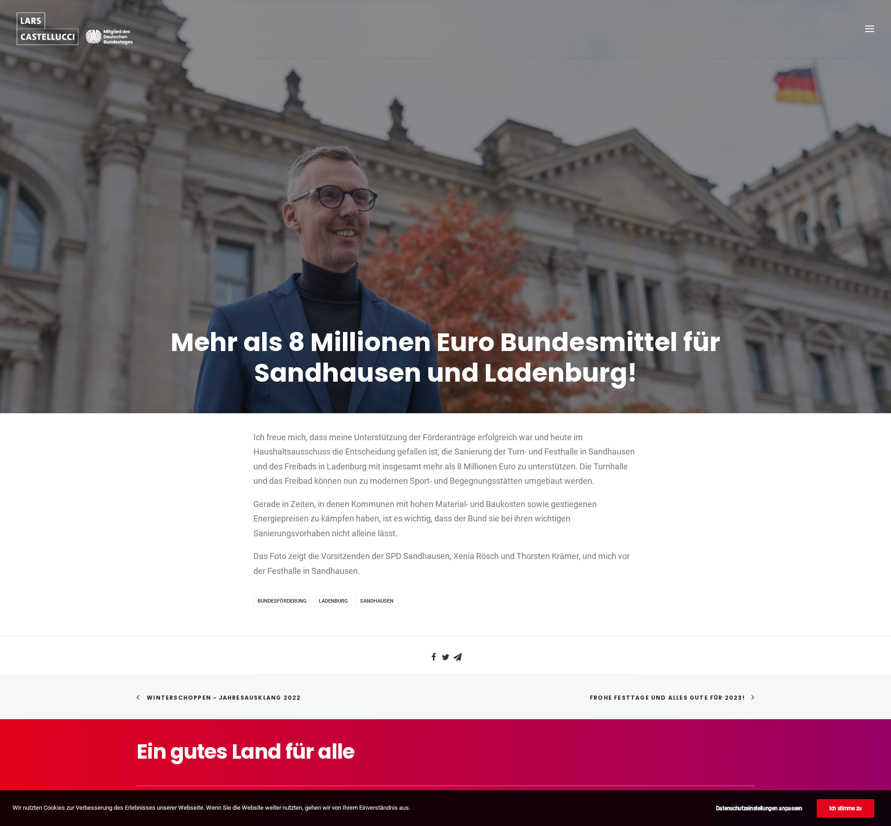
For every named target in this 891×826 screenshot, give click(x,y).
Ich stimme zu (845, 808)
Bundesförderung (282, 601)
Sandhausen (377, 601)
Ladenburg (333, 601)
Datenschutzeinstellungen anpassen (759, 808)
